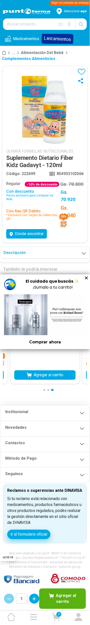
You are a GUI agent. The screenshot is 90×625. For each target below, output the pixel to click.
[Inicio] (4, 53)
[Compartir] (82, 80)
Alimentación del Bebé (42, 52)
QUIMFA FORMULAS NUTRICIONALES (39, 151)
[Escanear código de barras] (60, 24)
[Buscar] (81, 24)
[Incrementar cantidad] (34, 599)
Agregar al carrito (66, 598)
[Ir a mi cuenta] (79, 617)
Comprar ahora (45, 342)
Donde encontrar (29, 233)
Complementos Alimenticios (28, 58)
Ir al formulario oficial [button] (28, 534)
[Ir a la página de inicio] (11, 617)
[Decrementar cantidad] (9, 599)
